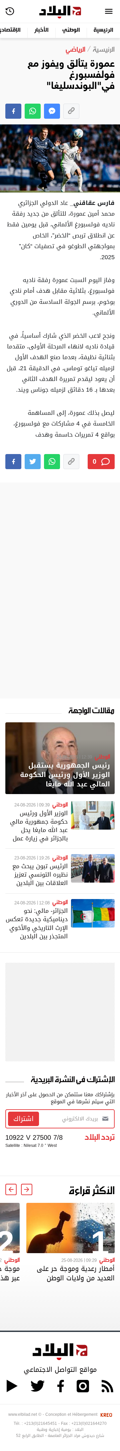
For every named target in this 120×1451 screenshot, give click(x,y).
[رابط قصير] (71, 111)
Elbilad (60, 12)
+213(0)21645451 (40, 1423)
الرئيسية (103, 30)
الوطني (71, 30)
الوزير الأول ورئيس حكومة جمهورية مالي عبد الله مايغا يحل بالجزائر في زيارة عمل (39, 825)
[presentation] (26, 1189)
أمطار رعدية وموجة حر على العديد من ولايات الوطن (76, 1273)
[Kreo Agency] (105, 1414)
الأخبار (41, 30)
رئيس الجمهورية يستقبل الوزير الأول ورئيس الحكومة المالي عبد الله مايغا (65, 775)
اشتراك (23, 1119)
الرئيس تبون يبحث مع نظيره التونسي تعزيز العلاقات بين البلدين (40, 874)
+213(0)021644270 (89, 1423)
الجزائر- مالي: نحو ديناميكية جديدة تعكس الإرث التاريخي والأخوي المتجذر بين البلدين (37, 923)
